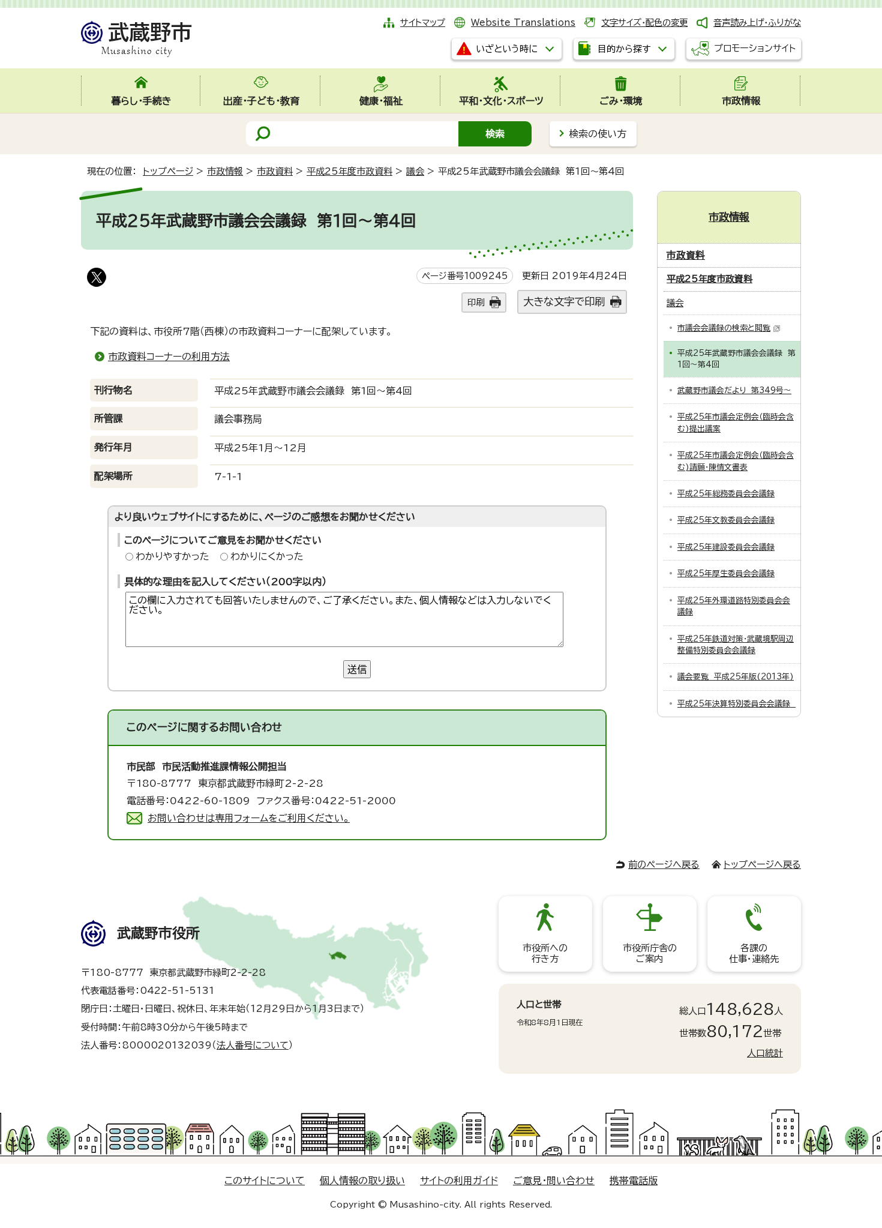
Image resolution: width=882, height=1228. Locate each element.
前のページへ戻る (664, 864)
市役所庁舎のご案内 (650, 953)
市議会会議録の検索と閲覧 (723, 328)
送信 (357, 669)
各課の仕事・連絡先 (754, 953)
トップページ (168, 171)
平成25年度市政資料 (349, 171)
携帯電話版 (634, 1180)
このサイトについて (264, 1180)
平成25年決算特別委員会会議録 (736, 704)
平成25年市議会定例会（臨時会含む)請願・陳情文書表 (735, 461)
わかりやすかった (172, 556)
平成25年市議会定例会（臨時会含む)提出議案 (735, 422)
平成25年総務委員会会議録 (726, 494)
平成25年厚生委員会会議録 (726, 573)
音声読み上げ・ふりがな (757, 22)
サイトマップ (422, 22)
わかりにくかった (267, 556)
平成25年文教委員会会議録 (726, 520)
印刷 (475, 302)
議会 (415, 171)
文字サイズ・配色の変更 (644, 22)
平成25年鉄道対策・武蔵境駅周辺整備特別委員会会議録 (735, 644)
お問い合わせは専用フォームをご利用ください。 (249, 818)
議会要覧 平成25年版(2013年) (735, 677)
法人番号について (253, 1045)
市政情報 (225, 171)
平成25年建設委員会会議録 (726, 547)
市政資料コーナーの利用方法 (169, 356)
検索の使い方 (597, 134)
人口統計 (765, 1053)
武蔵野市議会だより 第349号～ (734, 390)
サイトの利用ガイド (459, 1180)
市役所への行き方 (545, 953)
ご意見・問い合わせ (554, 1180)
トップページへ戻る (762, 864)
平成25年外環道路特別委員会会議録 (733, 606)
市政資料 (275, 171)
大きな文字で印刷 (564, 301)
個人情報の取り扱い (362, 1180)
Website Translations (523, 22)
